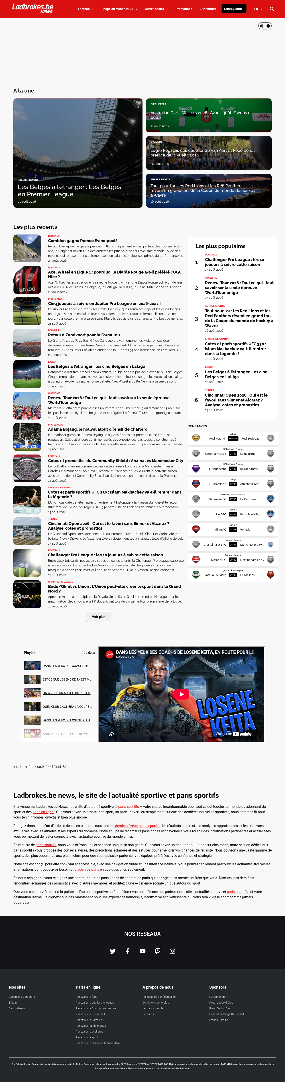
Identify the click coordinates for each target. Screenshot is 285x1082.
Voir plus (98, 617)
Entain (13, 1002)
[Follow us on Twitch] (157, 953)
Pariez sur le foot (86, 996)
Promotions (184, 9)
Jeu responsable (152, 1008)
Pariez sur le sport (87, 1037)
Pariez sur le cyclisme (89, 1031)
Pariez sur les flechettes (91, 1025)
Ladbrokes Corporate (22, 996)
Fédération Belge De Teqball (226, 1014)
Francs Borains (218, 1020)
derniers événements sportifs (137, 826)
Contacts (148, 1014)
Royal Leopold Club (221, 1002)
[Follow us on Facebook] (127, 953)
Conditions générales (155, 1002)
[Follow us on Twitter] (112, 953)
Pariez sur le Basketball (90, 1014)
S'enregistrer (233, 8)
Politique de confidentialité (159, 996)
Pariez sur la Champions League (96, 1008)
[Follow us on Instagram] (172, 953)
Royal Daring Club (220, 1008)
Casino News (17, 1008)
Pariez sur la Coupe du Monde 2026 (98, 1043)
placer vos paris (87, 869)
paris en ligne (43, 812)
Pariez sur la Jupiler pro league (95, 1002)
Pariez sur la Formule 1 (90, 1020)
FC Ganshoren (218, 996)
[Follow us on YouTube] (142, 953)
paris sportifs (128, 806)
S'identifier (208, 9)
